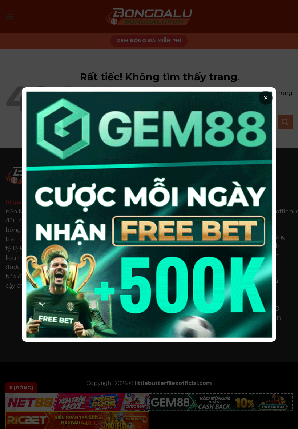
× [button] (266, 98)
